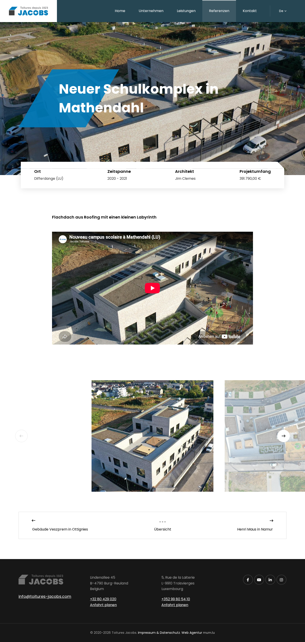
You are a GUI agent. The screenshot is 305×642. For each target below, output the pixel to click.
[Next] (283, 436)
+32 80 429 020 (103, 599)
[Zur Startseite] (28, 11)
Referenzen (219, 10)
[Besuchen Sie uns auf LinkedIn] (270, 580)
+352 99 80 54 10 (175, 599)
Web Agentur (192, 632)
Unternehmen (151, 10)
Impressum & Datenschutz (159, 632)
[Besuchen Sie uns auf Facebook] (248, 580)
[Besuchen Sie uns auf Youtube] (259, 580)
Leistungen (186, 10)
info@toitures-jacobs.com (45, 596)
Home (120, 10)
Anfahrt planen (103, 604)
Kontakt (250, 10)
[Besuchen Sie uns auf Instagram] (281, 580)
